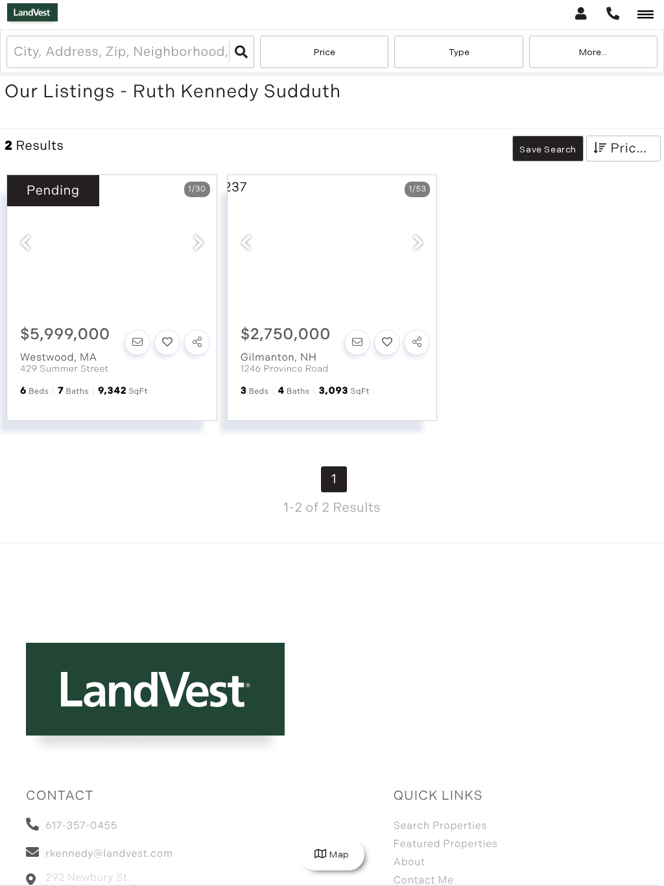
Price (324, 52)
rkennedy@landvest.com (109, 854)
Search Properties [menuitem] (440, 826)
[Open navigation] (645, 15)
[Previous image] (25, 244)
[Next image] (198, 244)
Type (459, 52)
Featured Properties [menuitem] (445, 844)
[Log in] (580, 14)
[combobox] (15, 52)
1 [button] (334, 479)
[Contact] (137, 342)
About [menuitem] (409, 862)
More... (593, 52)
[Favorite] (167, 342)
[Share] (197, 342)
